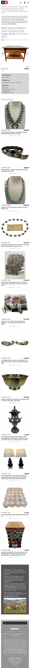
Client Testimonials (15, 635)
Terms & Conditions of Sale (8, 89)
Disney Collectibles (13, 587)
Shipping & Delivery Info (7, 92)
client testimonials (7, 581)
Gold (5, 586)
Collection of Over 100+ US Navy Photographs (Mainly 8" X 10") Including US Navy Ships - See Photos (13, 323)
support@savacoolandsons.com (11, 596)
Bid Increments (5, 90)
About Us (5, 634)
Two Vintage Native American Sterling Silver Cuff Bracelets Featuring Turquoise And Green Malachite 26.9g (14, 362)
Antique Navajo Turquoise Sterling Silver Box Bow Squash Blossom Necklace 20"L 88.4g (14, 132)
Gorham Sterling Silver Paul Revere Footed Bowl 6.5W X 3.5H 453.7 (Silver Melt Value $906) (15, 399)
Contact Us (11, 634)
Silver (7, 586)
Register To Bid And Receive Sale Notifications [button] (15, 623)
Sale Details (5, 88)
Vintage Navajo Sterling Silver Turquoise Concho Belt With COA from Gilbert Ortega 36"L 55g (15, 245)
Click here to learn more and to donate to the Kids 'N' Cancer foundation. (15, 23)
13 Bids (2, 70)
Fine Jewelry (11, 586)
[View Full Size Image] (27, 66)
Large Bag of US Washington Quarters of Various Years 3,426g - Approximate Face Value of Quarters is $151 (14, 284)
